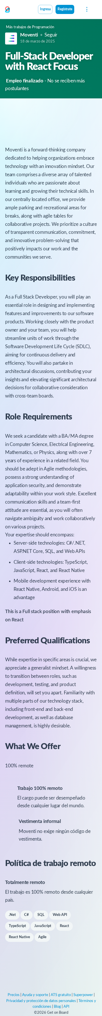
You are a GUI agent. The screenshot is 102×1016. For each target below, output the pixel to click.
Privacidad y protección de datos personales (41, 1001)
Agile (42, 937)
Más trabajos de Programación (30, 27)
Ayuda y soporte (35, 995)
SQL (40, 915)
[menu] (86, 9)
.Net (12, 915)
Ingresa (45, 9)
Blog (57, 1007)
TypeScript (17, 926)
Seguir (50, 35)
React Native (19, 937)
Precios (14, 995)
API (66, 1007)
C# (26, 915)
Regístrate (65, 9)
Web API (60, 915)
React (64, 926)
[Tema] (77, 10)
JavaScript (42, 926)
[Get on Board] (7, 9)
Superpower (83, 995)
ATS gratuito (61, 995)
